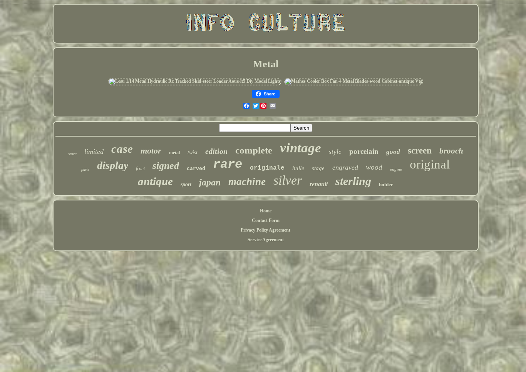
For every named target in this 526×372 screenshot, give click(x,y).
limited (94, 151)
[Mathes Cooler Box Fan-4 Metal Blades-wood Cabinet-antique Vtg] (353, 81)
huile (298, 168)
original (430, 164)
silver (287, 180)
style (335, 151)
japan (210, 182)
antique (155, 181)
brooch (451, 150)
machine (247, 181)
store (72, 153)
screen (420, 150)
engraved (345, 167)
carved (196, 169)
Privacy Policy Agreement (265, 230)
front (140, 168)
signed (165, 165)
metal (174, 152)
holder (386, 184)
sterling (353, 181)
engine (396, 169)
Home (265, 211)
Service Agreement (266, 239)
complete (253, 150)
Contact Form (266, 220)
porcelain (364, 151)
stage (318, 168)
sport (186, 184)
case (122, 148)
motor (151, 150)
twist (193, 152)
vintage (300, 147)
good (393, 151)
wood (374, 167)
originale (267, 168)
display (112, 165)
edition (216, 151)
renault (319, 184)
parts (85, 169)
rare (227, 164)
